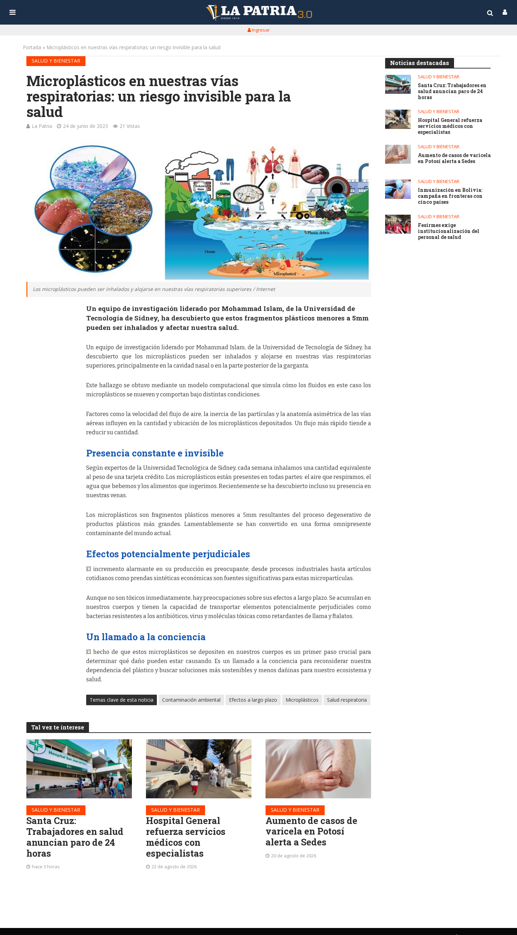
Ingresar (260, 30)
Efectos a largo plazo (253, 699)
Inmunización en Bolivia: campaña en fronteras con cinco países (450, 196)
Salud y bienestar (56, 60)
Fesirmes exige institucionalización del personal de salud (448, 231)
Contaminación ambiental (191, 699)
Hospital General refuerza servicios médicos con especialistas (185, 836)
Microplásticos (302, 699)
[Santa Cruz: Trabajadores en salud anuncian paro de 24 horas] (79, 769)
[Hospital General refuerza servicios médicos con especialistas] (198, 769)
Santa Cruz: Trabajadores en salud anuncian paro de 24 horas (74, 836)
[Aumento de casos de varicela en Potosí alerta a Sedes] (318, 768)
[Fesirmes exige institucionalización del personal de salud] (398, 224)
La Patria (42, 126)
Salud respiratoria (347, 699)
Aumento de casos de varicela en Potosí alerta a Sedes (311, 831)
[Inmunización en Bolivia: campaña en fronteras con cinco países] (398, 189)
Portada (32, 47)
